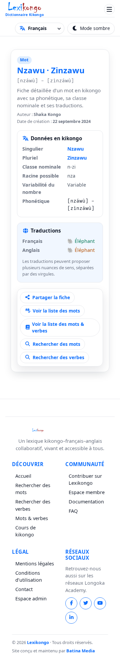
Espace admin (31, 598)
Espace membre (87, 492)
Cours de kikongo (25, 531)
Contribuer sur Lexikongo (85, 479)
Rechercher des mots (32, 489)
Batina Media (80, 651)
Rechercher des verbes (32, 505)
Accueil (23, 476)
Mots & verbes (31, 518)
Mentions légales (34, 563)
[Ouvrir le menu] (109, 9)
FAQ (73, 511)
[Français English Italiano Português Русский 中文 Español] (39, 28)
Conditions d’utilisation (28, 576)
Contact (24, 589)
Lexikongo (38, 642)
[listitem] (71, 603)
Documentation (86, 501)
